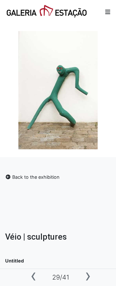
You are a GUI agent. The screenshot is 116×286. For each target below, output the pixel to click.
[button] (107, 11)
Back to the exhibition (35, 177)
